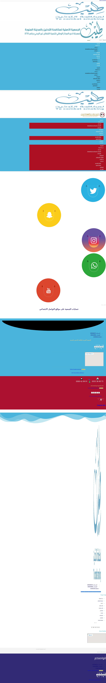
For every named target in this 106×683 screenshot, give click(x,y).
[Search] (88, 40)
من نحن (95, 47)
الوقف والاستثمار (96, 78)
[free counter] (99, 349)
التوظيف (98, 87)
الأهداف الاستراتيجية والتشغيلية (91, 49)
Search (104, 40)
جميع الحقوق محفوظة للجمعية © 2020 (77, 372)
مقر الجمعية (101, 405)
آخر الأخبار (98, 80)
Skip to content (102, 0)
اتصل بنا (98, 65)
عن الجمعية (97, 45)
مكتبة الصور (95, 61)
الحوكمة (98, 77)
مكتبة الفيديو (94, 60)
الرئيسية (98, 68)
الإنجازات (95, 51)
